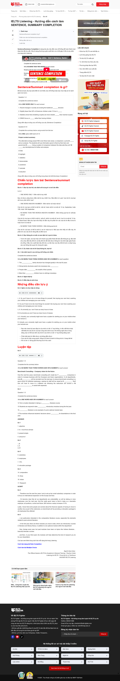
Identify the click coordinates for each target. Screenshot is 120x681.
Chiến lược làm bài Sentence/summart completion (33, 37)
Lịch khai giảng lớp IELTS (88, 55)
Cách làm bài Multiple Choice (27, 547)
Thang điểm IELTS (85, 72)
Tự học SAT (72, 11)
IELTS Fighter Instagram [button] (92, 121)
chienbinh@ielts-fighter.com (83, 623)
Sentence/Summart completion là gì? (29, 34)
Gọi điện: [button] (91, 150)
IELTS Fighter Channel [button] (92, 126)
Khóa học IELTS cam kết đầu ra (89, 51)
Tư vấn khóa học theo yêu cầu (89, 62)
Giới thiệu (23, 11)
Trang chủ (14, 11)
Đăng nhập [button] (102, 4)
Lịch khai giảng (48, 11)
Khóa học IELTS (35, 11)
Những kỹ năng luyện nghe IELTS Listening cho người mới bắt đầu (42, 587)
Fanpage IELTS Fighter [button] (92, 136)
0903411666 (70, 621)
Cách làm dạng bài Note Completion (30, 544)
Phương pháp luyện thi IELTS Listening (30, 16)
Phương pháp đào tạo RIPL (88, 65)
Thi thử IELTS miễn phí (87, 58)
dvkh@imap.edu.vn (84, 626)
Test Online (104, 11)
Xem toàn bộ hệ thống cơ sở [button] (60, 668)
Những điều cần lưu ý (25, 40)
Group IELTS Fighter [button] (91, 141)
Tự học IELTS (60, 11)
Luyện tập (22, 43)
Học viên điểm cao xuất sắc (88, 69)
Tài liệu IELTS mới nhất (87, 76)
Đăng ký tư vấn (92, 11)
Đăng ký (103, 166)
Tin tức (81, 11)
